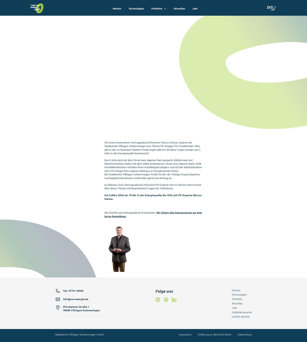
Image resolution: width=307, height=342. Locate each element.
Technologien (136, 8)
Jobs (195, 8)
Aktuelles (179, 8)
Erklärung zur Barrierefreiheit (214, 334)
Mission (117, 8)
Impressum (185, 334)
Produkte (156, 8)
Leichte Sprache (241, 316)
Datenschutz (245, 334)
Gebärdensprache (242, 312)
